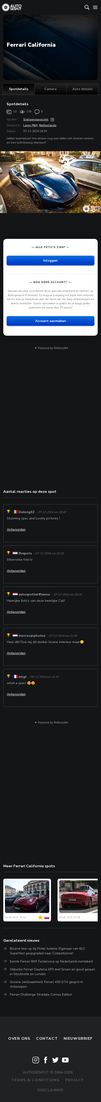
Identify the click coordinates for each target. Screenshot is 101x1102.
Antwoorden (16, 529)
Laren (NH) (30, 125)
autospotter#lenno (34, 594)
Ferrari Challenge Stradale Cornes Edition (41, 994)
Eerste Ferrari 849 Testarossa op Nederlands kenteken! (51, 961)
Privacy (74, 1080)
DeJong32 (26, 512)
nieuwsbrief (78, 1038)
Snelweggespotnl (35, 119)
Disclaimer (51, 1090)
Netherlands (47, 125)
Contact (47, 1038)
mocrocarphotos (32, 635)
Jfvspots (25, 553)
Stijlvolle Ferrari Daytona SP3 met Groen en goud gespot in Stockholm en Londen (52, 971)
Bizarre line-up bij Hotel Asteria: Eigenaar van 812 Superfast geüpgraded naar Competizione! (47, 950)
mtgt (23, 677)
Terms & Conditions (35, 1080)
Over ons (19, 1038)
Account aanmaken (50, 321)
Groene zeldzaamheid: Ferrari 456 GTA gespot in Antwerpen (46, 984)
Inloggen (50, 260)
